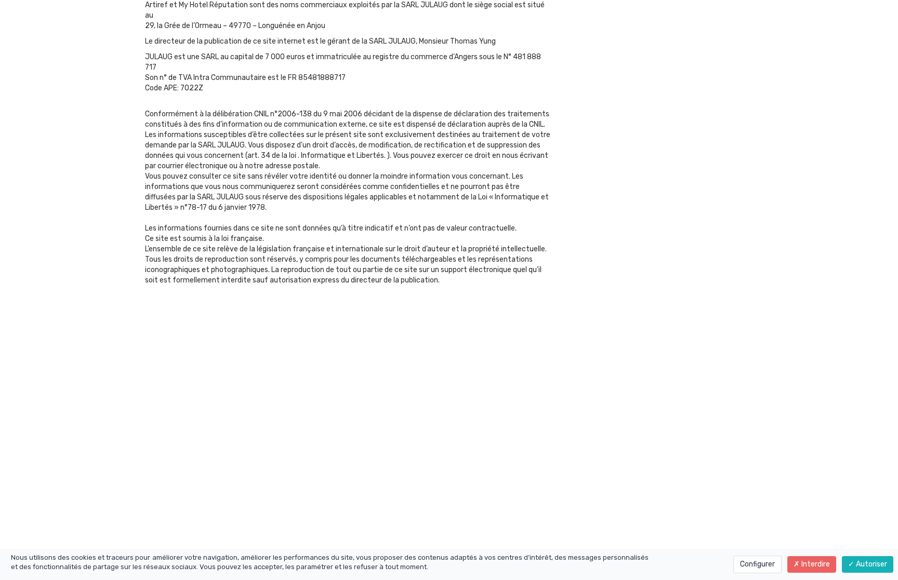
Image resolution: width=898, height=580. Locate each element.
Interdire (815, 564)
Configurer (757, 564)
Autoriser (870, 564)
